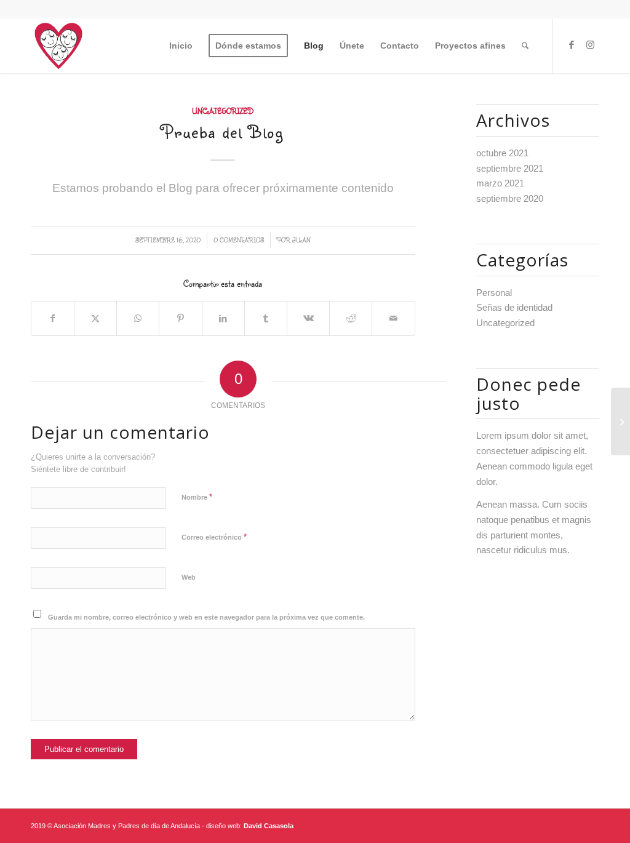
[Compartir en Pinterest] (180, 318)
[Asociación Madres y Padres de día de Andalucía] (620, 421)
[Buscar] (525, 45)
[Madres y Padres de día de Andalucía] (58, 45)
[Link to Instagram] (590, 45)
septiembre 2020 (509, 198)
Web (188, 577)
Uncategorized (222, 111)
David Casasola (268, 825)
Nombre (196, 496)
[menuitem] (181, 45)
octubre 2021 (502, 153)
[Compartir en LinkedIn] (223, 318)
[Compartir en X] (95, 318)
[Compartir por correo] (393, 318)
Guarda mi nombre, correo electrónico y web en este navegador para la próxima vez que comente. (206, 617)
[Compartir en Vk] (308, 318)
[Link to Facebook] (571, 45)
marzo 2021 (500, 183)
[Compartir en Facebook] (52, 318)
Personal (494, 292)
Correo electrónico (214, 536)
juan (301, 240)
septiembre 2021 (509, 168)
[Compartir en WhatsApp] (138, 318)
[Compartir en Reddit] (351, 318)
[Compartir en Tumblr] (266, 318)
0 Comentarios (238, 240)
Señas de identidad (514, 307)
